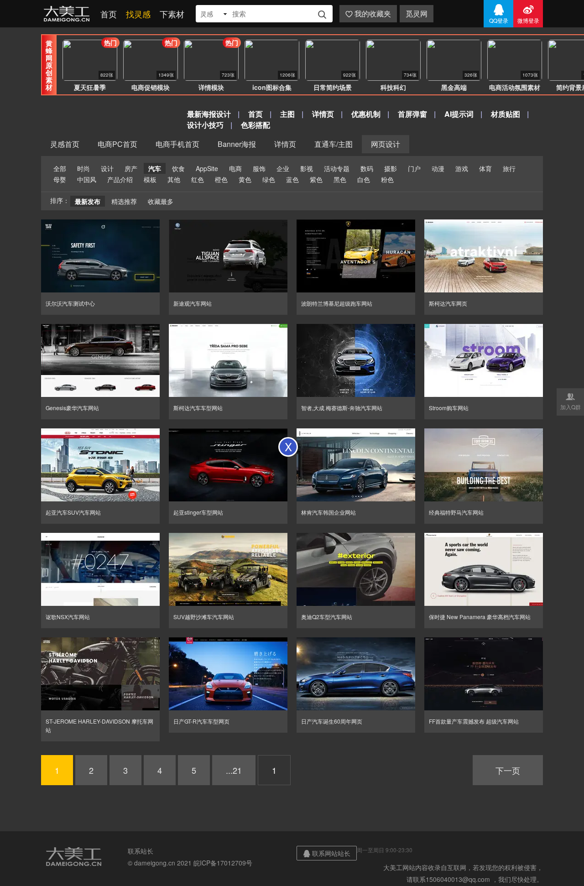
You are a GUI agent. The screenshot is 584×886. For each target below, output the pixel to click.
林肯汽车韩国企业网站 (328, 512)
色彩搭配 (255, 125)
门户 (414, 168)
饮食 (178, 168)
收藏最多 (160, 201)
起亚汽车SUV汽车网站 (73, 512)
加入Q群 (570, 401)
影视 (306, 168)
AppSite (207, 168)
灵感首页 (64, 144)
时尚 (83, 168)
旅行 (509, 168)
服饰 (259, 168)
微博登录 (528, 13)
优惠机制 (366, 114)
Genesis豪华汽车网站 (72, 408)
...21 (234, 770)
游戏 (461, 168)
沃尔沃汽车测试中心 (70, 303)
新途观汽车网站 (192, 303)
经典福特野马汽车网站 (456, 512)
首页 (108, 14)
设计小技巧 (205, 125)
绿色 (268, 179)
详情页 (323, 114)
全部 (59, 168)
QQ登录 (498, 13)
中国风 (86, 179)
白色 (363, 179)
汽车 (154, 168)
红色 (197, 179)
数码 (366, 168)
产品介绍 (120, 179)
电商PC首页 (117, 144)
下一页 (507, 770)
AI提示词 (459, 114)
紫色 (316, 179)
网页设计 (385, 144)
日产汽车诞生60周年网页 (331, 721)
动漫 (438, 168)
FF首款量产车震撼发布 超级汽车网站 (474, 721)
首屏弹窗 (412, 114)
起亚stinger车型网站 (198, 512)
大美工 (68, 13)
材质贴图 (505, 114)
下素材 (172, 14)
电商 (235, 168)
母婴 (59, 179)
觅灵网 (417, 13)
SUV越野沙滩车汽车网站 (203, 616)
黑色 (340, 179)
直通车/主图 (333, 144)
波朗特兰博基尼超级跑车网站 (336, 303)
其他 (173, 179)
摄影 (390, 168)
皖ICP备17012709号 (222, 862)
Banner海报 (237, 144)
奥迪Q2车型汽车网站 (326, 616)
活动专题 (336, 168)
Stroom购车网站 (449, 408)
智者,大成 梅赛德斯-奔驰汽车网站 (341, 408)
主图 (287, 114)
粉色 (387, 179)
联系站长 (140, 850)
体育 (485, 168)
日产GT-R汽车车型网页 (201, 721)
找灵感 (138, 14)
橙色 (221, 179)
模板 (150, 179)
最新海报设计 (209, 114)
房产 (131, 168)
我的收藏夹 (368, 13)
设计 (107, 168)
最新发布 (87, 201)
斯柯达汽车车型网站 (198, 408)
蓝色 (292, 179)
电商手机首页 (177, 144)
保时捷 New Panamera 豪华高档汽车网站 (480, 616)
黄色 (245, 179)
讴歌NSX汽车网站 (68, 616)
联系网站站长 (326, 853)
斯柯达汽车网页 (448, 303)
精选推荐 (124, 201)
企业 (282, 168)
